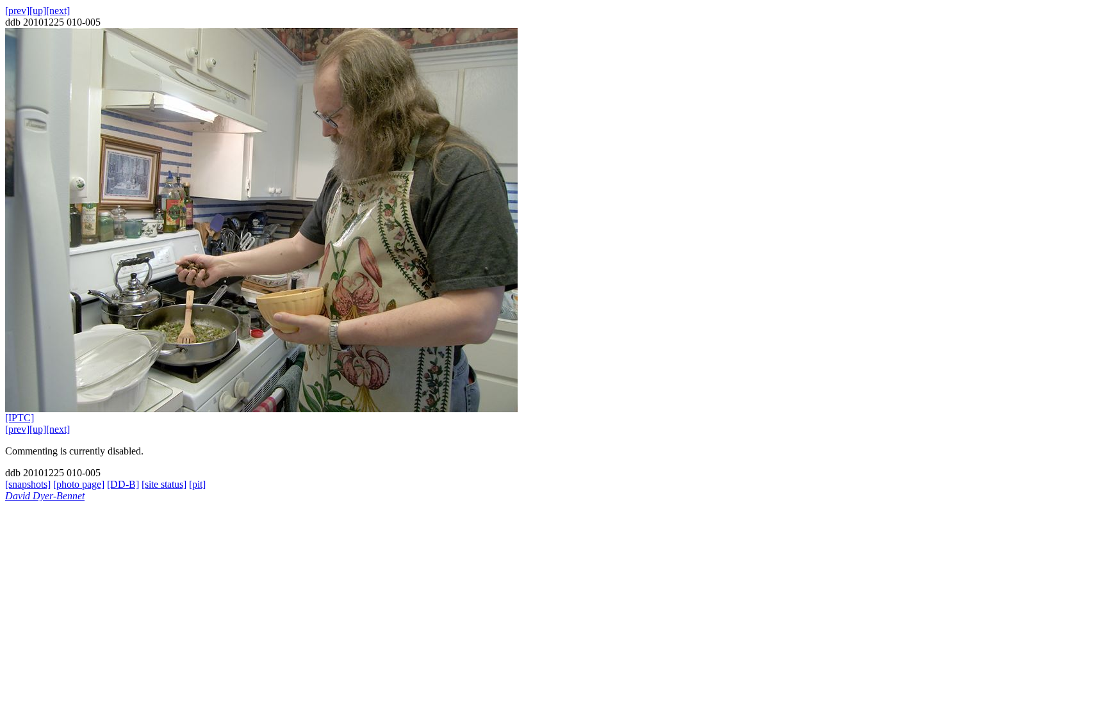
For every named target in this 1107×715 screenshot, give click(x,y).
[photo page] (78, 484)
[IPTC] (19, 417)
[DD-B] (123, 484)
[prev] (17, 10)
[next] (58, 10)
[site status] (164, 484)
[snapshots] (28, 484)
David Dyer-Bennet (45, 495)
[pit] (197, 484)
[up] (37, 10)
